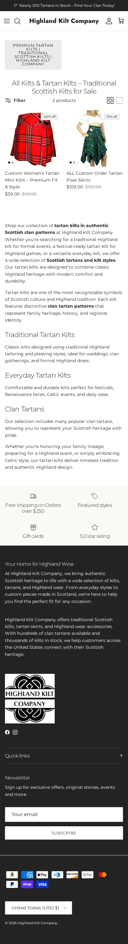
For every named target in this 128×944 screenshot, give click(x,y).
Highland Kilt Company (37, 923)
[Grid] (110, 100)
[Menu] (7, 21)
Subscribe (64, 833)
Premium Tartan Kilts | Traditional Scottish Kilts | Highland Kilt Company (33, 54)
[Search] (20, 21)
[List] (119, 100)
